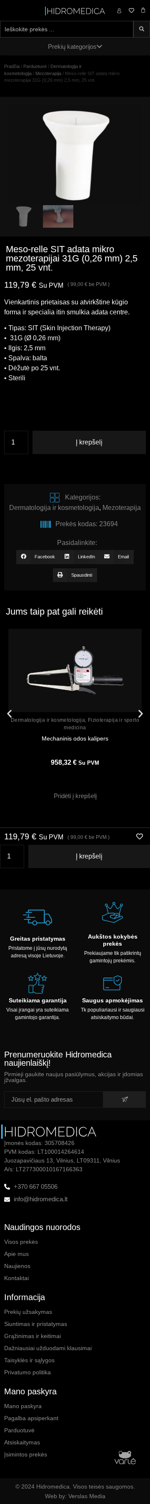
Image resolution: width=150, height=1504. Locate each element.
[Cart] (143, 10)
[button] (38, 557)
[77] (75, 155)
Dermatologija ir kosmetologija (54, 507)
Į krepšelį (89, 442)
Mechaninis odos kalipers (75, 738)
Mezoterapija (48, 73)
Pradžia (12, 66)
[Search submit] (141, 29)
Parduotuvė (35, 66)
